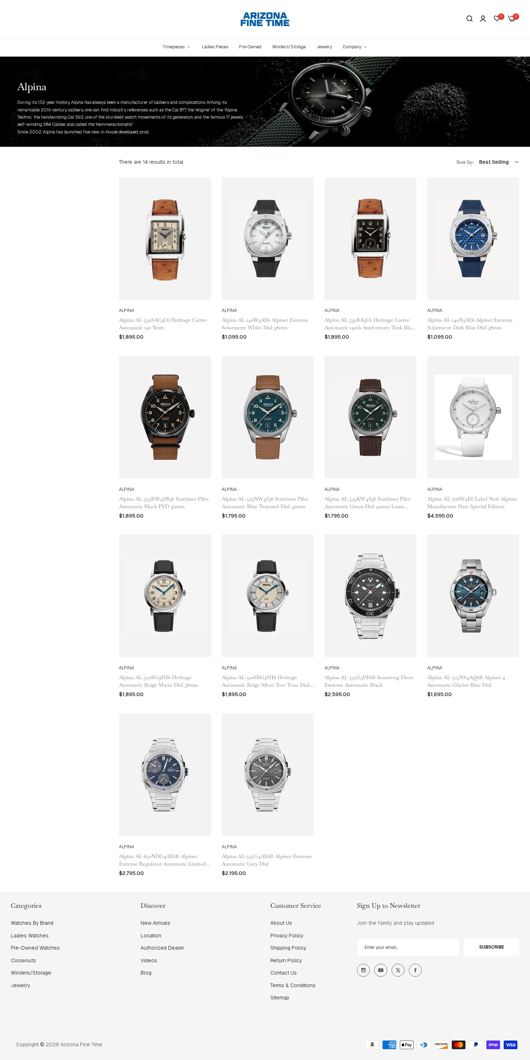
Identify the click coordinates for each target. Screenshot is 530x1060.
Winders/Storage (31, 972)
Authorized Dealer (162, 948)
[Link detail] (363, 970)
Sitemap (279, 997)
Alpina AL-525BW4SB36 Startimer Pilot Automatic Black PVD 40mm (164, 503)
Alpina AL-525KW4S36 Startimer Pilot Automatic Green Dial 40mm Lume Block (367, 503)
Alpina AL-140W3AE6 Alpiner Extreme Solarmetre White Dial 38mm (265, 324)
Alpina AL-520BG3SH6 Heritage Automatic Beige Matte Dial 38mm (158, 681)
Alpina (126, 310)
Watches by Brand (32, 923)
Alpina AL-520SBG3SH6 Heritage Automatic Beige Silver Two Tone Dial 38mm (265, 681)
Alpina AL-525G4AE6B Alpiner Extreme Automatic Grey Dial (267, 860)
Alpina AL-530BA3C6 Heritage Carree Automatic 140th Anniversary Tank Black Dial (370, 324)
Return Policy (286, 960)
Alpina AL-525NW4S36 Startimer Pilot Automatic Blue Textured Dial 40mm (265, 503)
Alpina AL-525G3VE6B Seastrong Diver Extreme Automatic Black (368, 681)
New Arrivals (155, 923)
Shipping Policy (288, 948)
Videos (149, 960)
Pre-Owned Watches (35, 948)
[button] (203, 190)
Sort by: (465, 162)
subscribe (491, 947)
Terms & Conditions (292, 985)
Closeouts (23, 960)
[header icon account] (483, 19)
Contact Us (283, 972)
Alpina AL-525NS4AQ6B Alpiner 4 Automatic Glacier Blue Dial (466, 681)
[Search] (470, 18)
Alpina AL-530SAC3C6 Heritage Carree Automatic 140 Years (163, 324)
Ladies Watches (30, 935)
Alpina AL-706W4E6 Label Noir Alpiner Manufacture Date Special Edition (472, 503)
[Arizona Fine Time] (265, 19)
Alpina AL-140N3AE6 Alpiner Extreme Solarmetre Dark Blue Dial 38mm (470, 324)
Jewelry (20, 985)
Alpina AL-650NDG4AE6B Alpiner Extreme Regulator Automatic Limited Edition (162, 860)
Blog (146, 972)
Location (151, 935)
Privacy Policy (286, 935)
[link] (355, 47)
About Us (281, 923)
